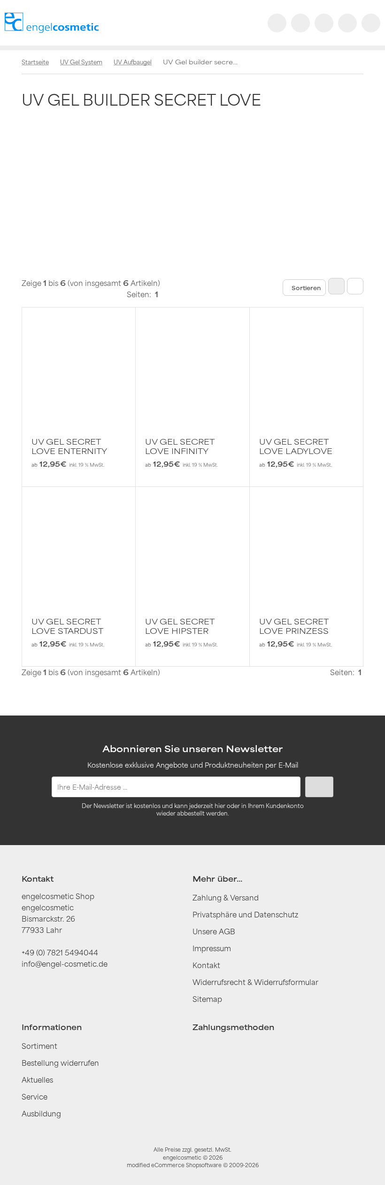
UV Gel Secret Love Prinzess (294, 626)
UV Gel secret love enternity (69, 446)
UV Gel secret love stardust (67, 626)
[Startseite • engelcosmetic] (52, 23)
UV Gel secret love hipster (179, 626)
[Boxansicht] (336, 286)
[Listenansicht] (355, 286)
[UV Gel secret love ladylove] (306, 364)
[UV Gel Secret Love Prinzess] (306, 543)
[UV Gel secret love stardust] (78, 543)
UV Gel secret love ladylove (295, 446)
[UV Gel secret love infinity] (192, 364)
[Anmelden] (324, 23)
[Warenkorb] (347, 23)
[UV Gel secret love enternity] (78, 364)
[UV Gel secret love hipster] (192, 543)
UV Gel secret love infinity (179, 446)
